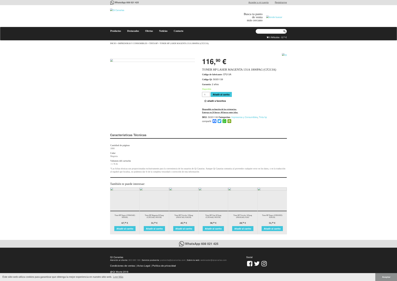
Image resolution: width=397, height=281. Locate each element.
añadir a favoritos (216, 100)
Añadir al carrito (221, 94)
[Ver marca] (284, 54)
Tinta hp (153, 43)
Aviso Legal (143, 265)
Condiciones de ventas (122, 265)
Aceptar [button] (386, 277)
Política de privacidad (164, 265)
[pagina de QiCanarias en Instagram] (264, 263)
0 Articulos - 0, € (278, 37)
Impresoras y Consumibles (132, 43)
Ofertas (149, 31)
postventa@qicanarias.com (172, 260)
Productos (115, 31)
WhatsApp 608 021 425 (127, 2)
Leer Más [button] (118, 277)
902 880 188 (134, 260)
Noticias (163, 31)
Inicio (113, 43)
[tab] (131, 135)
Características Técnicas (128, 135)
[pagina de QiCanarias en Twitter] (257, 263)
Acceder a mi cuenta (258, 2)
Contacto (178, 31)
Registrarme (281, 2)
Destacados (133, 31)
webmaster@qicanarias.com (214, 260)
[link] (249, 263)
